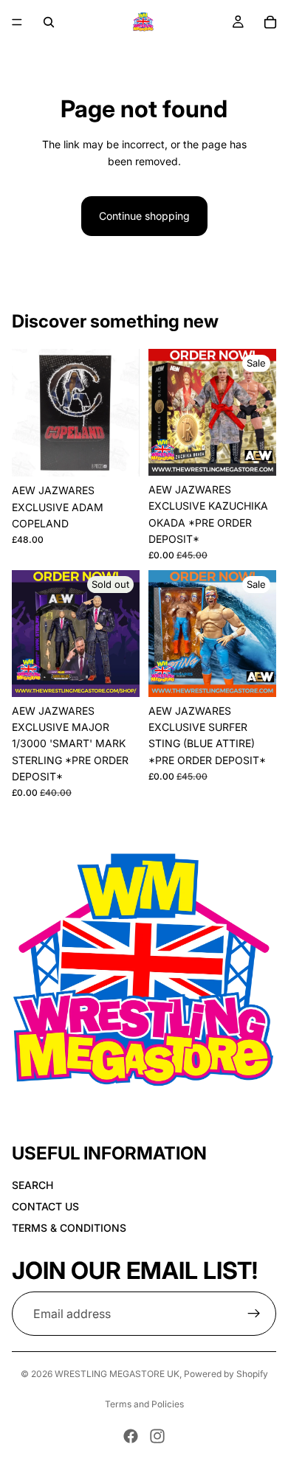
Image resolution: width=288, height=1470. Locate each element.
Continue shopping (144, 215)
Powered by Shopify (226, 1373)
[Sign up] (254, 1313)
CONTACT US (45, 1206)
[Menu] (17, 22)
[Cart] (270, 22)
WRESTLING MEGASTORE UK (117, 1373)
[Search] (48, 22)
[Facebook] (131, 1436)
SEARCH (32, 1185)
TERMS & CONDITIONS (69, 1227)
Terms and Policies (144, 1404)
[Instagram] (157, 1436)
